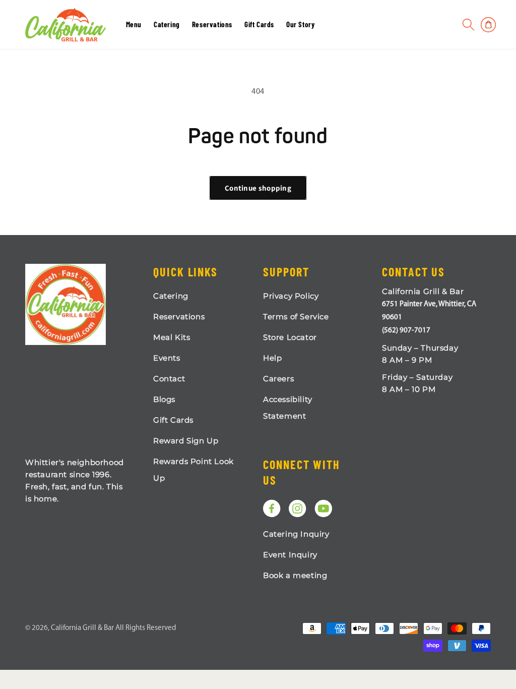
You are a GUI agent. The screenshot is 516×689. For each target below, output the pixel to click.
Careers (278, 378)
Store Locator (290, 337)
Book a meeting (295, 575)
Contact (169, 378)
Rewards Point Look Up (193, 469)
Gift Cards (173, 420)
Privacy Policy (290, 296)
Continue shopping (258, 188)
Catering (170, 296)
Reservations (179, 316)
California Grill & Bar (82, 628)
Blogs (164, 399)
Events (166, 358)
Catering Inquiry (296, 534)
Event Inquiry (290, 554)
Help (272, 358)
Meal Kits (171, 337)
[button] (468, 25)
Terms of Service (296, 316)
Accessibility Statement (287, 407)
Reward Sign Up (185, 440)
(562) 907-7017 (406, 330)
